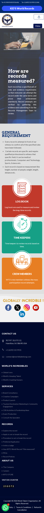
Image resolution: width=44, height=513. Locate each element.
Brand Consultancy (10, 393)
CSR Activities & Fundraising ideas (16, 410)
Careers (6, 471)
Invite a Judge (8, 445)
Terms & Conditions (24, 507)
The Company (8, 467)
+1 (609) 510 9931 (29, 2)
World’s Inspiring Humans (13, 380)
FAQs (5, 453)
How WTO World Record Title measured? (19, 449)
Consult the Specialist (11, 418)
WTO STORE (8, 474)
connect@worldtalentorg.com (18, 356)
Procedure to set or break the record (17, 438)
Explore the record (10, 431)
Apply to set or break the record (15, 434)
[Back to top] (39, 505)
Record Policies (9, 457)
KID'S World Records (22, 8)
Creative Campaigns (10, 396)
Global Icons (8, 372)
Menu (37, 26)
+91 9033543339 (9, 2)
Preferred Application (11, 442)
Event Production (9, 414)
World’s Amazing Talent (12, 376)
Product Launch (9, 400)
